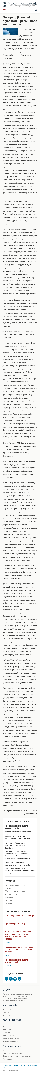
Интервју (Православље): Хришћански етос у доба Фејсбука (16, 845)
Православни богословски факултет (17, 1056)
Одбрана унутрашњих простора (19, 915)
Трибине (6, 1012)
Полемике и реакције (15, 885)
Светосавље (7, 1059)
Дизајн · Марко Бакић (10, 1070)
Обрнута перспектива (15, 891)
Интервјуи (10, 900)
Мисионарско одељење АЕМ (14, 1053)
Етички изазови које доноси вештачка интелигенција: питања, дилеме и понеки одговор (18, 935)
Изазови (9, 903)
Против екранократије (15, 923)
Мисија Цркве (11, 894)
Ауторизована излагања (12, 1024)
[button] (4, 10)
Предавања (7, 1009)
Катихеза (9, 897)
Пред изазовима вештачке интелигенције (17, 827)
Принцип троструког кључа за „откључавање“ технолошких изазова (19, 949)
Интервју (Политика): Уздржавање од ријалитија (17, 863)
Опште (8, 888)
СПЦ (4, 1050)
